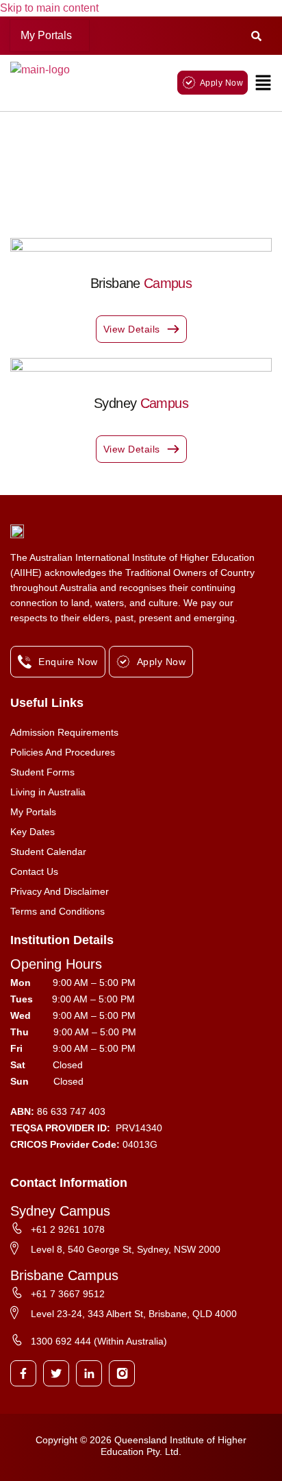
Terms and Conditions (57, 911)
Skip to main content (49, 8)
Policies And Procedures (62, 752)
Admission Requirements (64, 732)
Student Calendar (48, 851)
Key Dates (32, 831)
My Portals (46, 35)
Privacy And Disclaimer (59, 891)
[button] (49, 35)
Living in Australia (48, 791)
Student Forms (42, 772)
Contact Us (34, 871)
